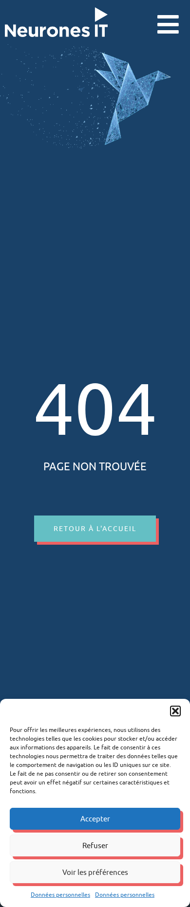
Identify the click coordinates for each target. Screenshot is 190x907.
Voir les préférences (95, 872)
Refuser (95, 845)
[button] (175, 711)
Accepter (95, 819)
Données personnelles (60, 894)
